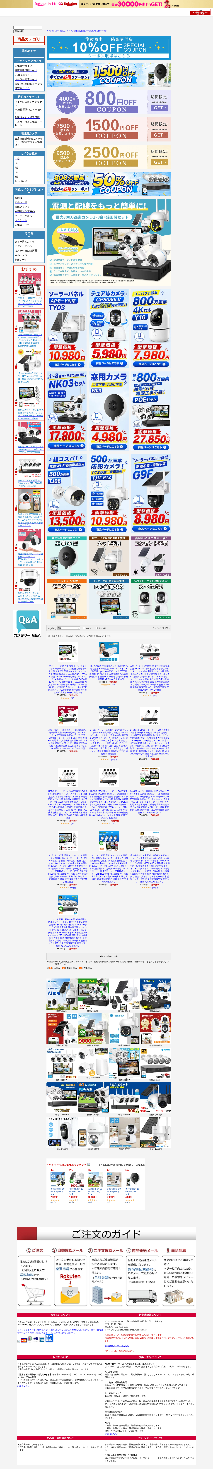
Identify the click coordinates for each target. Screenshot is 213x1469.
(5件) (73, 823)
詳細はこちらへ (112, 1434)
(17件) (155, 887)
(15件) (73, 887)
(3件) (114, 823)
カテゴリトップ (52, 31)
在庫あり (89, 628)
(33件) (114, 759)
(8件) (114, 685)
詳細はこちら (23, 1386)
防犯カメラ (64, 31)
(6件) (155, 695)
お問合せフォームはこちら (117, 1346)
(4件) (73, 698)
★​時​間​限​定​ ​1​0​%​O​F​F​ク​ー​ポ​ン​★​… (58, 1191)
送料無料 (102, 628)
